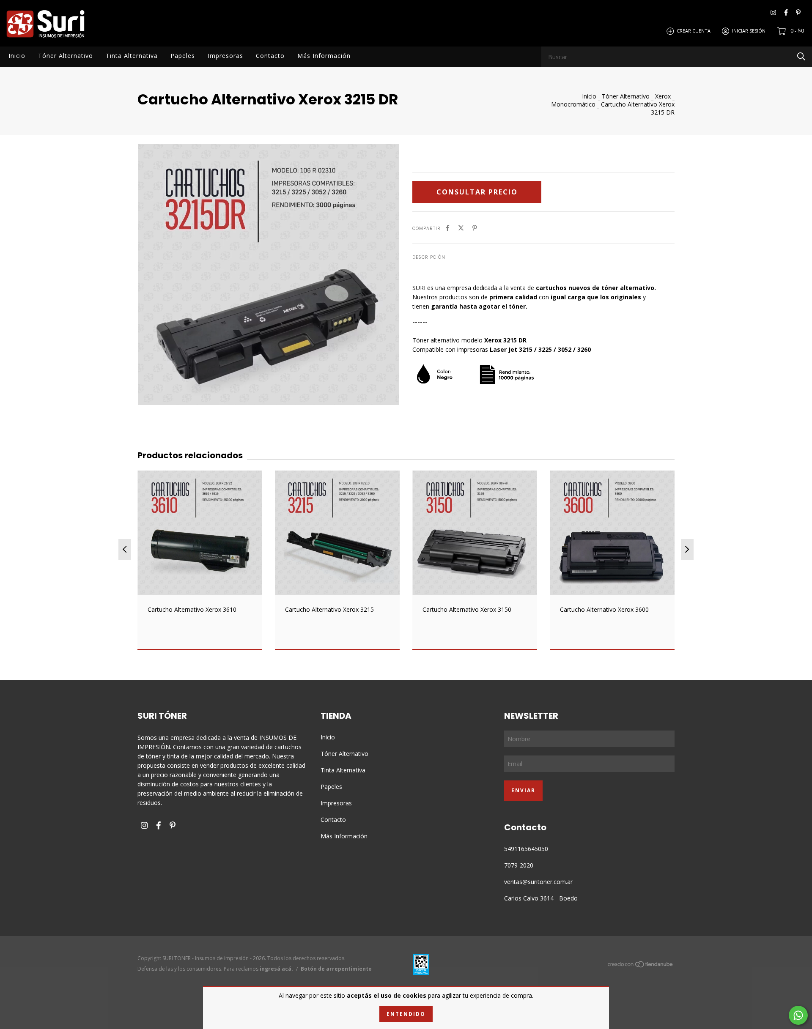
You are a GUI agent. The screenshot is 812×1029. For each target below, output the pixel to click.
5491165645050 (526, 849)
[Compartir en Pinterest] (474, 227)
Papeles (182, 56)
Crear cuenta (693, 30)
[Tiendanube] (641, 966)
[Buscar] (801, 56)
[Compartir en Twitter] (461, 227)
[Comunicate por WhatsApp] (798, 1015)
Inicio (16, 56)
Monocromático (573, 104)
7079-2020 (518, 865)
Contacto (270, 56)
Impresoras (225, 56)
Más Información (324, 56)
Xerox (663, 96)
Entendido (406, 1014)
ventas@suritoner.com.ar (538, 882)
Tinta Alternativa (132, 56)
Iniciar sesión (748, 30)
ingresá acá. (276, 968)
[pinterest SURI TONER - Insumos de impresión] (798, 12)
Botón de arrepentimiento (336, 968)
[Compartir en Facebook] (447, 227)
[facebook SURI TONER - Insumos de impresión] (786, 12)
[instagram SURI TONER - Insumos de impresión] (773, 12)
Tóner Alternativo (65, 56)
